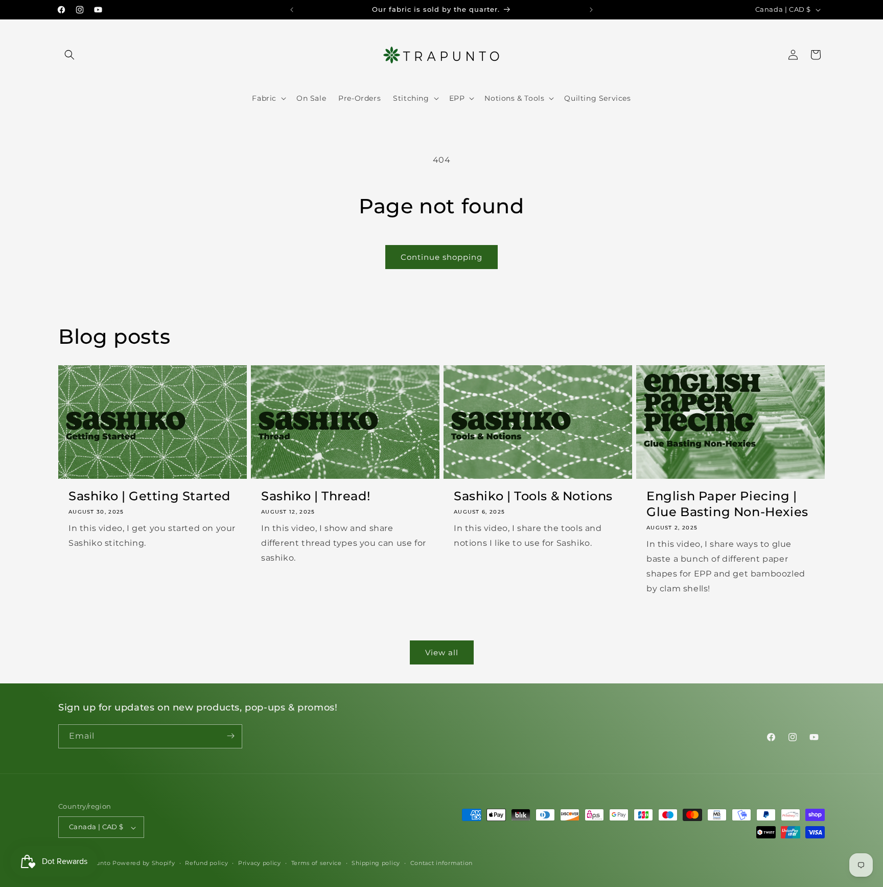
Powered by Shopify (143, 863)
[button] (69, 54)
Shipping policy (376, 863)
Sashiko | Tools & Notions (533, 496)
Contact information (441, 863)
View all (441, 652)
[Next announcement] (591, 9)
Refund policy (206, 863)
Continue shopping (441, 257)
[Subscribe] (230, 736)
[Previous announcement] (292, 9)
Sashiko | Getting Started (149, 496)
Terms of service (316, 863)
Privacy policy (259, 863)
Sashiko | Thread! (315, 496)
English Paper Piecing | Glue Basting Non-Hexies (727, 504)
